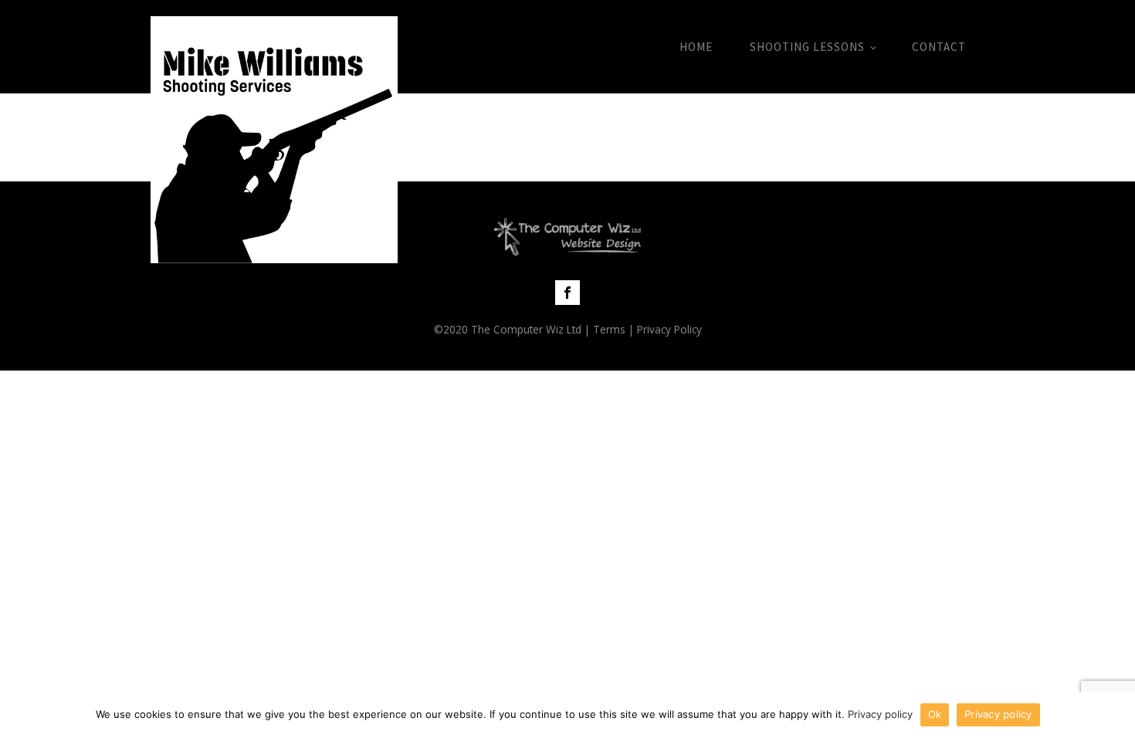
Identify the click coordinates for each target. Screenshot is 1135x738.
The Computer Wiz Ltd (526, 329)
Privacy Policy (669, 329)
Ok (935, 714)
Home (696, 46)
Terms (609, 329)
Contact (939, 46)
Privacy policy (880, 714)
